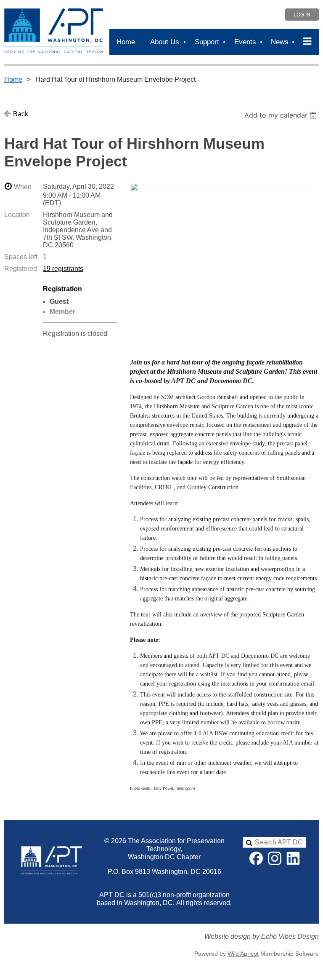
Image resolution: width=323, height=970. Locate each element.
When (23, 186)
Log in (302, 15)
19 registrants (63, 268)
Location (17, 214)
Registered (20, 268)
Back (20, 114)
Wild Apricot (243, 953)
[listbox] (281, 115)
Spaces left (20, 256)
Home (13, 79)
